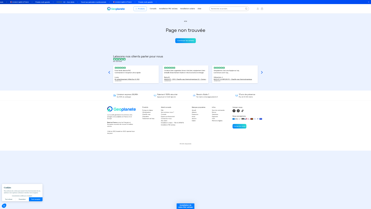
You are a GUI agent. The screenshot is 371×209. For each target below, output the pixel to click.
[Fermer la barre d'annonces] (369, 2)
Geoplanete (188, 143)
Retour (214, 112)
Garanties (215, 114)
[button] (140, 8)
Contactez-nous (166, 118)
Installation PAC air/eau (168, 125)
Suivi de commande (218, 110)
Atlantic (194, 112)
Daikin (194, 121)
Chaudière (145, 116)
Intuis (193, 116)
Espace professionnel (167, 116)
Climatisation (146, 112)
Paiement (215, 116)
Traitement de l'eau (148, 118)
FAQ (162, 110)
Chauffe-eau (146, 114)
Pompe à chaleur (147, 110)
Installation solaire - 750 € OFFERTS (172, 123)
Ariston (194, 118)
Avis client (164, 121)
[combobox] (229, 9)
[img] (186, 59)
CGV (213, 118)
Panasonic (195, 114)
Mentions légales (217, 121)
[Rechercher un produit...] (246, 9)
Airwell (194, 110)
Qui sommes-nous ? (167, 112)
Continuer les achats (185, 40)
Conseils (163, 114)
